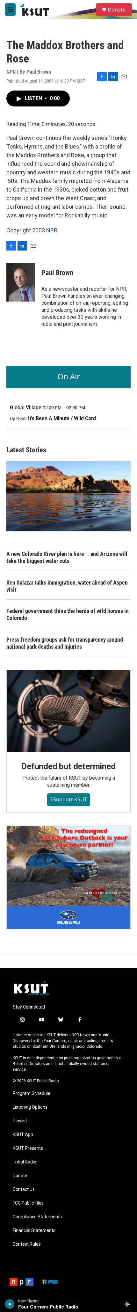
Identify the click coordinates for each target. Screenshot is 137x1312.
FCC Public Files (28, 1203)
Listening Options (30, 1107)
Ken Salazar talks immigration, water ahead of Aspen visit (67, 586)
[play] (10, 1304)
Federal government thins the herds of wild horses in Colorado (67, 614)
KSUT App (23, 1134)
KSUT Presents (28, 1148)
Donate (117, 9)
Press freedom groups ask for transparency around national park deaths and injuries (64, 643)
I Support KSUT (68, 799)
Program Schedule (31, 1093)
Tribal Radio (24, 1162)
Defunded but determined (68, 766)
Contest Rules (27, 1244)
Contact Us (24, 1189)
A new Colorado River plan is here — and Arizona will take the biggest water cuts (66, 557)
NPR (51, 230)
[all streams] (128, 1304)
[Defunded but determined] (68, 711)
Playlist (20, 1121)
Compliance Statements (37, 1216)
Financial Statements (34, 1230)
